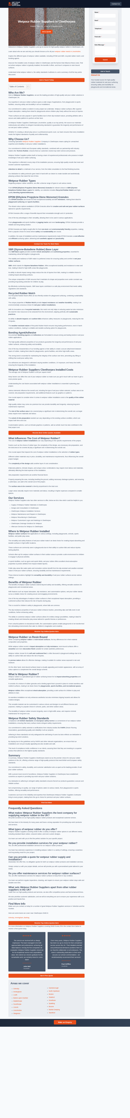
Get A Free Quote (46, 976)
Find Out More (46, 802)
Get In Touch (105, 71)
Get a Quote (46, 32)
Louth (15, 995)
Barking (26, 917)
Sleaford (52, 997)
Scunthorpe (17, 1004)
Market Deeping (54, 1010)
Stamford (52, 1013)
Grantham (52, 1000)
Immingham (19, 917)
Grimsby (11, 917)
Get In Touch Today (46, 80)
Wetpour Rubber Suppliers (31, 141)
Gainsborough (54, 988)
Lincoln (15, 1007)
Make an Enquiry (65, 1022)
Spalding (52, 1003)
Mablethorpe (17, 1001)
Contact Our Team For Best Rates (46, 244)
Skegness (16, 1013)
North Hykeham (54, 991)
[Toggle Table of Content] (27, 86)
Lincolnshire (17, 1010)
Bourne (51, 1006)
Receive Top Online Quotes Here (46, 631)
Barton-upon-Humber (20, 998)
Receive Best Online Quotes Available (46, 433)
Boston (51, 994)
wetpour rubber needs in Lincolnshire (67, 51)
